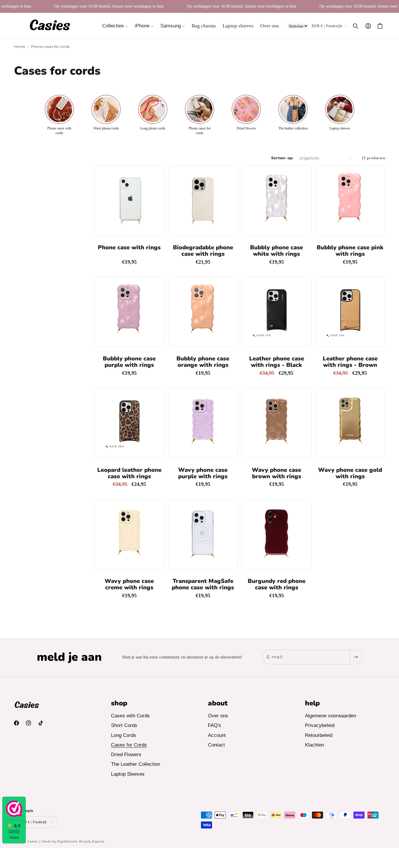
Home (19, 46)
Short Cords (124, 725)
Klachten (314, 745)
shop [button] (119, 703)
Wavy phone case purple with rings (203, 473)
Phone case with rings (129, 247)
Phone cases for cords (50, 46)
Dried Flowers (126, 755)
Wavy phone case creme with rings (129, 584)
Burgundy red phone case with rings (277, 584)
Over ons (218, 716)
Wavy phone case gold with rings (350, 473)
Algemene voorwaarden (330, 716)
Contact (216, 745)
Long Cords (123, 735)
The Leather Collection (135, 764)
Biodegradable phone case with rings (203, 250)
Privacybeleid (319, 725)
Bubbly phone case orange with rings (202, 361)
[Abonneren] (356, 657)
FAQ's (214, 725)
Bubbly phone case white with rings (276, 250)
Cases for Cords (129, 745)
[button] (115, 26)
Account (217, 735)
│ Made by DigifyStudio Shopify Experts (72, 841)
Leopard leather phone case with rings (129, 473)
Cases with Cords (130, 716)
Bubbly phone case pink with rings (350, 250)
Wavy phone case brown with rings (276, 473)
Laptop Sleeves (128, 774)
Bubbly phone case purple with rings (129, 361)
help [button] (312, 703)
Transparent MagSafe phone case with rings (203, 584)
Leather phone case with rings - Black (276, 361)
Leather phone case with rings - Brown (350, 361)
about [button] (218, 703)
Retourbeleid (318, 735)
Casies (32, 841)
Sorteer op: (282, 158)
